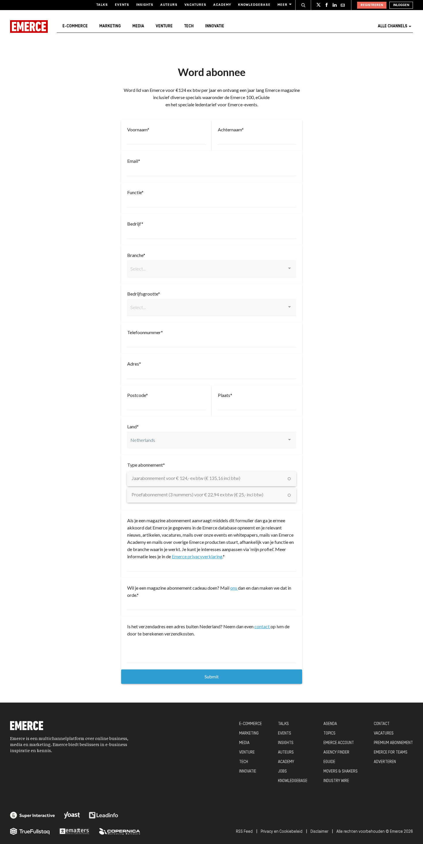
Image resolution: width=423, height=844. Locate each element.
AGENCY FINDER (336, 752)
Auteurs (169, 5)
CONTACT (382, 724)
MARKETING (249, 733)
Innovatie (214, 26)
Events (122, 5)
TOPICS (329, 733)
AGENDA (330, 724)
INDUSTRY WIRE (336, 781)
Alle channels (392, 26)
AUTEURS (286, 752)
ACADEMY (286, 762)
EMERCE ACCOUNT (338, 743)
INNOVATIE (247, 771)
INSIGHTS (286, 743)
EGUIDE (329, 762)
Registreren (372, 5)
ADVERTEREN (385, 762)
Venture (164, 26)
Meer (282, 5)
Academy (222, 5)
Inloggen (401, 5)
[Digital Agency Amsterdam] (32, 815)
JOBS (282, 771)
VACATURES (384, 733)
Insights (144, 5)
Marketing (110, 26)
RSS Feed (244, 832)
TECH (243, 762)
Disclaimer (319, 832)
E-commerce (75, 26)
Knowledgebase (254, 5)
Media (138, 26)
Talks (102, 5)
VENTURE (247, 752)
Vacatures (195, 5)
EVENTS (284, 733)
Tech (189, 26)
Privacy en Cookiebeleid (281, 832)
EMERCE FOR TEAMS (390, 752)
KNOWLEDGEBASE (292, 781)
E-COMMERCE (250, 724)
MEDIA (244, 743)
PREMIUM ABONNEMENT (393, 743)
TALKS (283, 724)
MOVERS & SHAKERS (340, 771)
